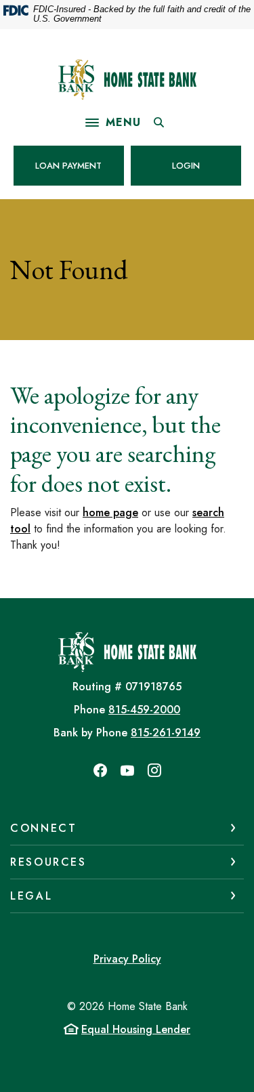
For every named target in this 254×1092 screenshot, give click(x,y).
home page (110, 512)
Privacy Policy (127, 959)
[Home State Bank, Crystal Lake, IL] (127, 80)
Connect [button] (43, 828)
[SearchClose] (159, 123)
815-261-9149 (165, 732)
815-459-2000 (144, 709)
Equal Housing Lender (135, 1029)
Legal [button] (31, 896)
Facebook (100, 770)
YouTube (127, 770)
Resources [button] (48, 862)
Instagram (154, 770)
